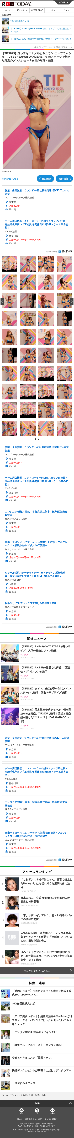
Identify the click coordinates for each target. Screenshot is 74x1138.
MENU (62, 2)
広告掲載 (28, 1119)
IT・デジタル (22, 10)
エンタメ (51, 10)
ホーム (7, 10)
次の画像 (63, 178)
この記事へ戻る (10, 178)
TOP (37, 1103)
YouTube (52, 1114)
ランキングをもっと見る (37, 970)
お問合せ (19, 1119)
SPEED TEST (37, 10)
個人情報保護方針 (51, 1119)
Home (21, 1114)
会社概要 (38, 1119)
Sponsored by (51, 251)
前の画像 (46, 178)
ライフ (66, 10)
